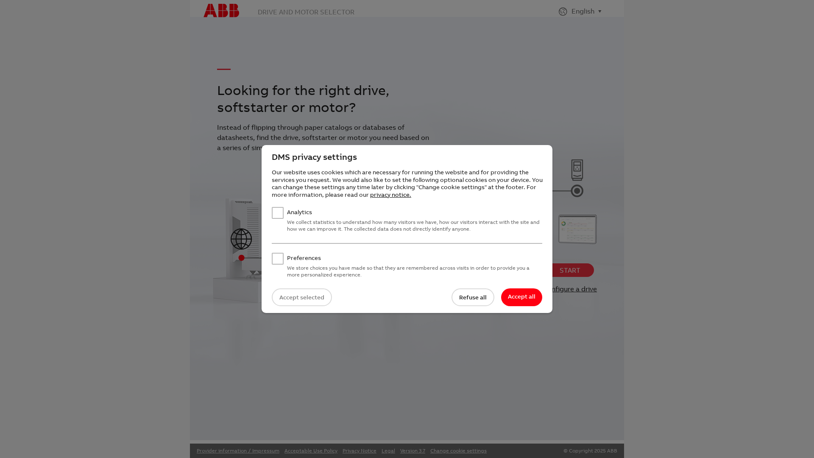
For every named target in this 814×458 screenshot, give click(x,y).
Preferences (304, 258)
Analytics (299, 212)
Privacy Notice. (390, 194)
